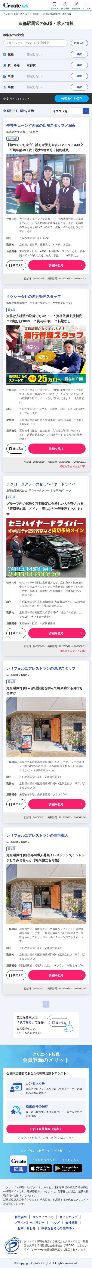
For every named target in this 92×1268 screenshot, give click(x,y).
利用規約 (21, 1217)
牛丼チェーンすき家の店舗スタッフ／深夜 (41, 125)
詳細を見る (56, 265)
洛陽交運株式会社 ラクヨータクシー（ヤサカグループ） (39, 302)
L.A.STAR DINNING (18, 674)
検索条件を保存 (71, 98)
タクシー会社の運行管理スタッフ (33, 297)
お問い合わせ (27, 1228)
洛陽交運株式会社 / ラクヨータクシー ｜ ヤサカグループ (38, 490)
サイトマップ (68, 1217)
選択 (79, 54)
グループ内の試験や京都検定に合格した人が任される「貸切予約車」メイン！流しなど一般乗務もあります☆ (44, 509)
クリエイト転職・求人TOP (16, 14)
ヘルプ (54, 1222)
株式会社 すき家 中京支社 (22, 131)
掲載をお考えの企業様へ (58, 1228)
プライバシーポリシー (30, 1222)
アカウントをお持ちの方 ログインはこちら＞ (46, 1137)
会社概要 (71, 1222)
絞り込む (79, 43)
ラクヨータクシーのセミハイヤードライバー (42, 484)
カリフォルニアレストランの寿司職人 (37, 835)
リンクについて (43, 1217)
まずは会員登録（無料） (46, 1129)
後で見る (18, 265)
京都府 (36, 14)
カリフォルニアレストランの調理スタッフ (41, 668)
